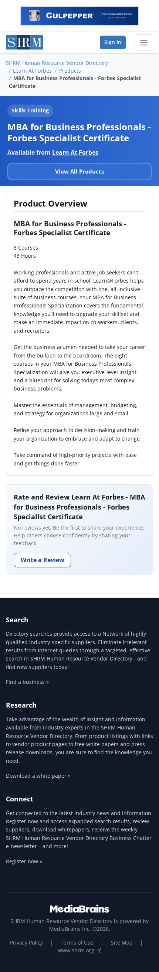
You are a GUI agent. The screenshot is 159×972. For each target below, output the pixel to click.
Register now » (24, 861)
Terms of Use (77, 942)
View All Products (79, 171)
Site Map (122, 942)
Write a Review (42, 560)
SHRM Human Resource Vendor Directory (57, 62)
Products (70, 70)
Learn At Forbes (32, 70)
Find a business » (27, 681)
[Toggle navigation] (144, 42)
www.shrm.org (77, 950)
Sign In (112, 42)
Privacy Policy (26, 942)
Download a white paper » (38, 775)
